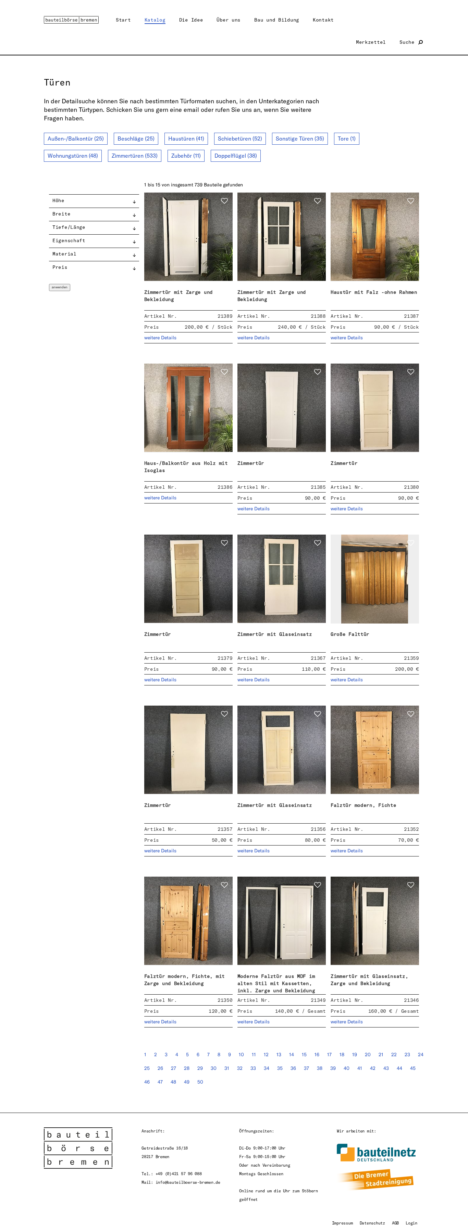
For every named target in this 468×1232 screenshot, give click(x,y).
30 (214, 1068)
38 (319, 1068)
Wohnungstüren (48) (73, 155)
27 (173, 1068)
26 (160, 1068)
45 (413, 1068)
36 (293, 1068)
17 (329, 1054)
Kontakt (323, 20)
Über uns (229, 20)
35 (280, 1068)
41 (359, 1068)
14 (291, 1054)
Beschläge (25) (136, 138)
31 (226, 1068)
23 (407, 1054)
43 (386, 1068)
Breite (61, 214)
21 (381, 1054)
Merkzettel (371, 42)
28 (186, 1068)
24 (420, 1054)
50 (200, 1082)
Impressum (342, 1222)
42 (372, 1068)
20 (368, 1054)
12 (266, 1054)
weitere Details (160, 338)
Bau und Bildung (276, 20)
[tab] (94, 201)
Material (64, 254)
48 (173, 1082)
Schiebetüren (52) (240, 138)
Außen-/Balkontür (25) (76, 138)
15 (304, 1054)
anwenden (59, 287)
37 (306, 1068)
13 (278, 1054)
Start (123, 20)
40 (346, 1068)
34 (266, 1068)
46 (147, 1082)
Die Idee (191, 20)
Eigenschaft (68, 240)
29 (200, 1068)
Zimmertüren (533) (135, 155)
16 (317, 1054)
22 (394, 1054)
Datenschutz (372, 1222)
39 (333, 1068)
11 (254, 1054)
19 (354, 1054)
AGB (395, 1222)
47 (160, 1082)
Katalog (155, 20)
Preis (59, 267)
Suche (408, 42)
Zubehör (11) (186, 155)
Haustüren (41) (186, 138)
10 (241, 1054)
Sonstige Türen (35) (300, 138)
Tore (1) (347, 138)
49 (186, 1082)
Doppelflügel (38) (235, 155)
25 (147, 1068)
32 (240, 1068)
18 (342, 1054)
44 (399, 1068)
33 (253, 1068)
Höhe (58, 200)
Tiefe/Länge (68, 227)
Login (411, 1222)
